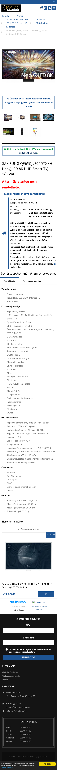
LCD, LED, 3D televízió (16, 23)
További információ (7, 768)
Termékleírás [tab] (9, 281)
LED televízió (41, 23)
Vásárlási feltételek (10, 672)
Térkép (5, 679)
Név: (28, 625)
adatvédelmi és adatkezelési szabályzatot (30, 650)
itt (55, 263)
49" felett (10, 26)
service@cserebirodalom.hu (18, 707)
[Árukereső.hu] (18, 603)
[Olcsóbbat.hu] (39, 602)
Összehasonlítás (29, 529)
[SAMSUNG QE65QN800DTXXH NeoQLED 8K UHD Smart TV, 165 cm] (28, 65)
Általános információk (11, 676)
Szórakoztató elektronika (17, 19)
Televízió (41, 19)
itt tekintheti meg (28, 152)
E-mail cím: (28, 637)
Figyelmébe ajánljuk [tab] (32, 281)
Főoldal (5, 15)
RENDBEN (47, 764)
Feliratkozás (28, 657)
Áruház (20, 15)
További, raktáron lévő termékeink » (24, 194)
